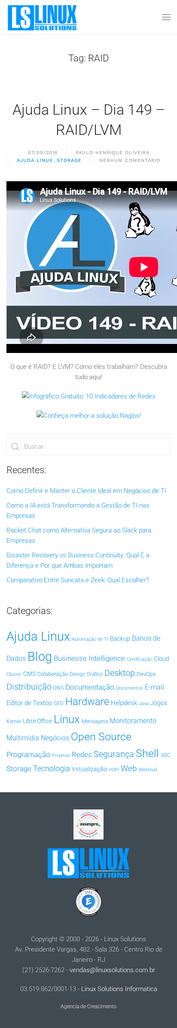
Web (129, 768)
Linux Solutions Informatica (119, 989)
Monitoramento (133, 721)
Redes (82, 754)
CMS (29, 673)
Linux (67, 719)
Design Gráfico (86, 674)
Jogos (158, 703)
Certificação (139, 659)
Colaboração (52, 674)
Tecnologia (51, 768)
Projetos (61, 755)
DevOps (146, 674)
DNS (58, 688)
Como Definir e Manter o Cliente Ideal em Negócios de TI (86, 491)
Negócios (55, 738)
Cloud (161, 658)
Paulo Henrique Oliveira (113, 152)
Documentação (89, 687)
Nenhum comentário (129, 161)
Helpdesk (124, 703)
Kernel (13, 721)
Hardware (87, 702)
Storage (69, 160)
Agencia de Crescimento (88, 1007)
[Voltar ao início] (42, 17)
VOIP (114, 770)
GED (59, 703)
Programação (28, 754)
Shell (147, 753)
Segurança (114, 754)
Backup (120, 638)
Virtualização (89, 769)
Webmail (148, 770)
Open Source (101, 736)
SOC (166, 755)
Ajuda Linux (35, 160)
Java (144, 703)
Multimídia (22, 738)
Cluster (13, 674)
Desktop (119, 673)
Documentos (129, 688)
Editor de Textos (29, 703)
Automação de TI (90, 639)
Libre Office (37, 721)
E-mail (154, 687)
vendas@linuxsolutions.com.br (112, 970)
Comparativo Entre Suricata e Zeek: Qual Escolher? (77, 580)
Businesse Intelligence (89, 658)
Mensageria (95, 721)
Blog (39, 656)
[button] (166, 17)
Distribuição (29, 687)
